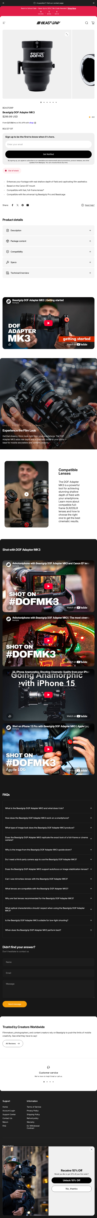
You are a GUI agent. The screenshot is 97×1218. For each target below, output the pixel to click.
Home (5, 1107)
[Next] (93, 3)
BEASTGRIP (8, 108)
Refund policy (32, 1118)
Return (5, 1122)
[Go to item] (40, 102)
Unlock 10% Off (71, 1180)
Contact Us (7, 1118)
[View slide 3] (50, 1081)
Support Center (9, 1114)
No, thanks (71, 1188)
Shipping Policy (33, 1114)
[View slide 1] (43, 1081)
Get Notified (48, 154)
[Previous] (3, 3)
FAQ (4, 1126)
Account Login (9, 1111)
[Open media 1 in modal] (66, 34)
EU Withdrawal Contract (33, 1127)
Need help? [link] (89, 205)
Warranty (30, 1122)
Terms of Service (34, 1107)
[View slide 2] (46, 1081)
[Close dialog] (92, 1149)
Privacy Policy (33, 1111)
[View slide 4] (53, 1081)
